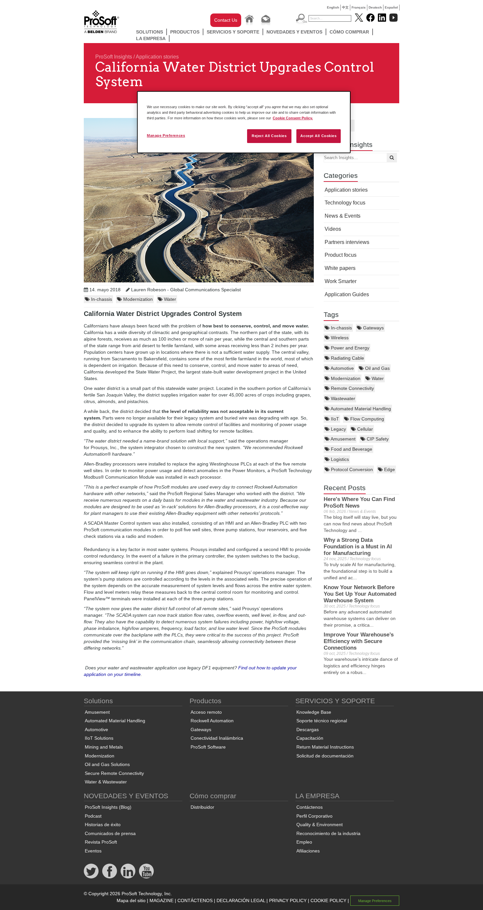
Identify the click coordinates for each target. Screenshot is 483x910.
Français (359, 7)
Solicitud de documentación (325, 755)
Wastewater (342, 398)
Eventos (93, 850)
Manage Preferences (166, 135)
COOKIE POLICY (328, 900)
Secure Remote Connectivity (114, 773)
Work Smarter (340, 281)
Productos (184, 32)
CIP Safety (377, 439)
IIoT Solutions (99, 738)
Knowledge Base (313, 712)
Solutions (149, 32)
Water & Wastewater (106, 781)
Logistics (339, 459)
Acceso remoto (206, 712)
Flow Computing (366, 418)
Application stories (157, 57)
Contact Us (225, 20)
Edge (389, 469)
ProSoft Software (208, 747)
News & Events (342, 216)
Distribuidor (202, 807)
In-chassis (341, 327)
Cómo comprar (349, 32)
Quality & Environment (319, 824)
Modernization (345, 378)
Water (377, 378)
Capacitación (309, 738)
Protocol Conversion (351, 469)
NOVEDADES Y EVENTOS (294, 32)
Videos (333, 229)
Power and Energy (349, 347)
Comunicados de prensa (110, 833)
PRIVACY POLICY (288, 900)
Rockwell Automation (212, 720)
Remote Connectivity (352, 388)
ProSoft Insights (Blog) (108, 807)
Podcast (93, 816)
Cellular (364, 429)
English (333, 7)
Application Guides (347, 294)
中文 (345, 7)
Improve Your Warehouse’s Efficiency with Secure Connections (359, 641)
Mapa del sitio (131, 900)
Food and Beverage (351, 449)
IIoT (334, 418)
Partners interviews (347, 242)
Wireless (339, 337)
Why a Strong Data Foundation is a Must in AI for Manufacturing (358, 546)
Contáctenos (309, 807)
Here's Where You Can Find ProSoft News (359, 502)
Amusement (343, 439)
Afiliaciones (308, 850)
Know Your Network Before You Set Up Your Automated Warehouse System (360, 594)
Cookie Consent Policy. (293, 118)
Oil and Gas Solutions (107, 764)
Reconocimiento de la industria (328, 833)
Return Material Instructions (325, 747)
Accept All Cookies (318, 136)
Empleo (304, 842)
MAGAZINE (161, 900)
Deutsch (375, 7)
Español (391, 7)
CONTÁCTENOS (195, 900)
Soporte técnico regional (321, 720)
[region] (244, 122)
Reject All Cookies (269, 136)
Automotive (342, 368)
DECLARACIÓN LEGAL (241, 900)
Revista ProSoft (101, 842)
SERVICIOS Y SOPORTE (233, 32)
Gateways (373, 327)
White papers (340, 268)
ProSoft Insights (113, 57)
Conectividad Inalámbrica (217, 738)
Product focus (340, 255)
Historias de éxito (103, 824)
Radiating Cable (347, 358)
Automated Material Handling (360, 408)
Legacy (338, 429)
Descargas (307, 729)
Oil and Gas (377, 368)
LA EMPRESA (151, 38)
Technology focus (345, 202)
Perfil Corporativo (314, 816)
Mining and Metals (104, 747)
